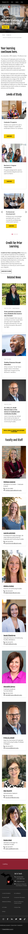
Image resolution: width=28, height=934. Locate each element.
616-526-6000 (19, 877)
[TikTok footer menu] (25, 919)
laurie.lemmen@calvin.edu (13, 543)
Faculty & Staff (5, 897)
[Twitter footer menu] (16, 919)
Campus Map (17, 907)
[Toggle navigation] (24, 7)
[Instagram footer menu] (3, 919)
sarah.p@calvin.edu (11, 644)
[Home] (7, 5)
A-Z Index (4, 907)
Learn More (9, 181)
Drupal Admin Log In (7, 929)
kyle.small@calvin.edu (12, 748)
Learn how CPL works (6, 271)
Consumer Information (19, 897)
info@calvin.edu (20, 881)
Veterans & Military (6, 901)
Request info (5, 27)
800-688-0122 (21, 878)
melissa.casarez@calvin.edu (13, 490)
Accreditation (17, 893)
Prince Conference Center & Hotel (18, 902)
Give (22, 2)
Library (3, 911)
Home (3, 35)
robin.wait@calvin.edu (11, 848)
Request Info (5, 2)
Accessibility (19, 925)
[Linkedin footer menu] (12, 919)
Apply (17, 2)
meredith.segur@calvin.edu (13, 695)
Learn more (9, 136)
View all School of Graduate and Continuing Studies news (14, 431)
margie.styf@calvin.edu (12, 797)
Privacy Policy (14, 925)
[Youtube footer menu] (20, 919)
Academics (8, 35)
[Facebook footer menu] (7, 919)
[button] (20, 7)
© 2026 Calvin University (5, 925)
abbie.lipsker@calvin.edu (12, 593)
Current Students (6, 893)
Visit (12, 2)
